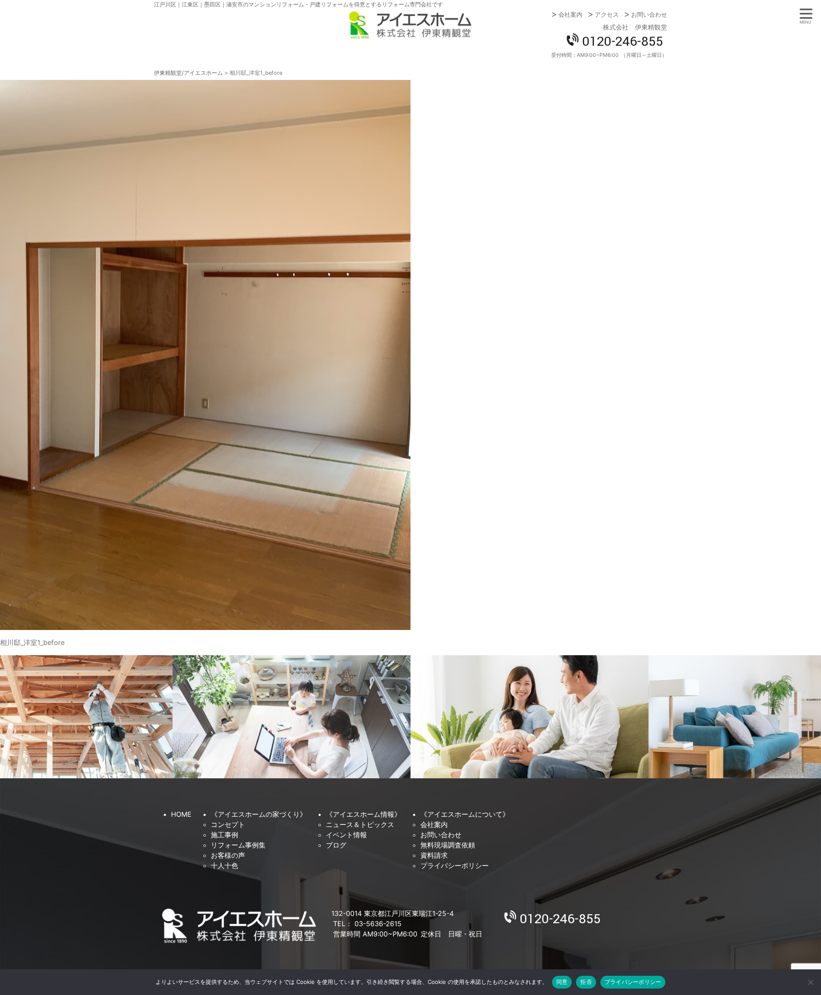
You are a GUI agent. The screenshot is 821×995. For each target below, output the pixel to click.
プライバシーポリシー (454, 865)
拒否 (586, 981)
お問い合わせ (649, 14)
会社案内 (570, 14)
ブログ (336, 845)
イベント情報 (346, 834)
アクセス (607, 14)
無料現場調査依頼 (447, 845)
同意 (562, 981)
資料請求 (434, 855)
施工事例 (224, 834)
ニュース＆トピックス (360, 824)
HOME (181, 814)
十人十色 (224, 865)
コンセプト (228, 824)
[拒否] (810, 982)
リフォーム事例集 (238, 845)
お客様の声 (228, 855)
